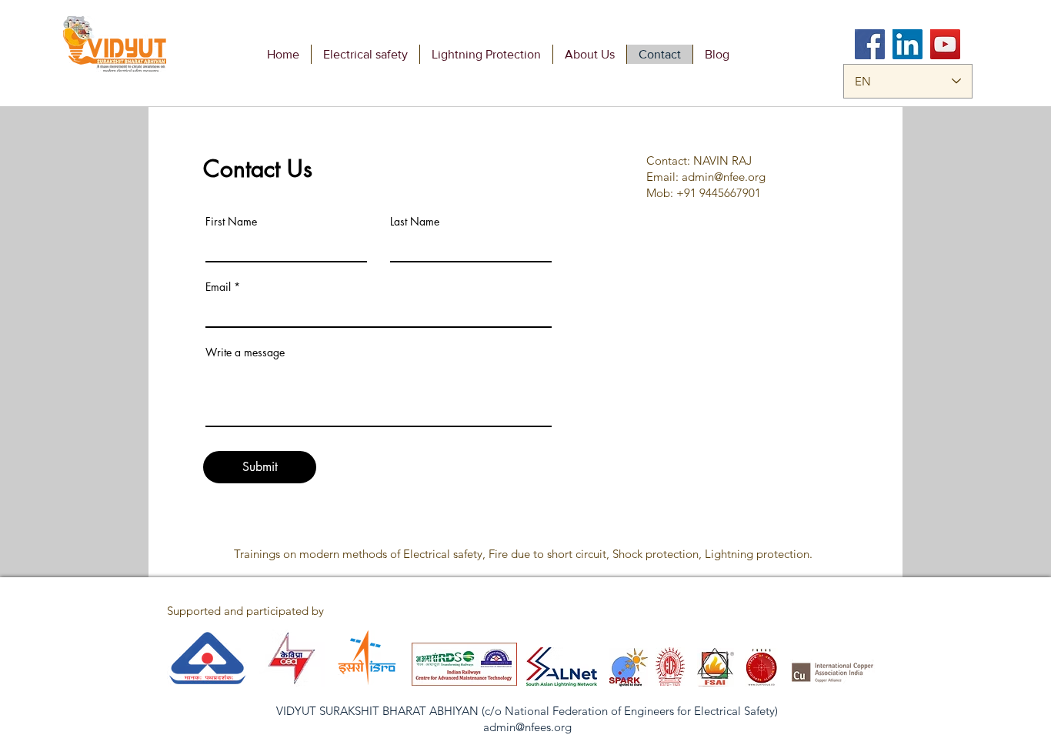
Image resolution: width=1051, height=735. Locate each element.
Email (218, 287)
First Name (231, 221)
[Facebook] (870, 44)
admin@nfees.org (527, 727)
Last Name (414, 221)
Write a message (245, 352)
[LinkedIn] (908, 44)
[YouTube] (945, 44)
